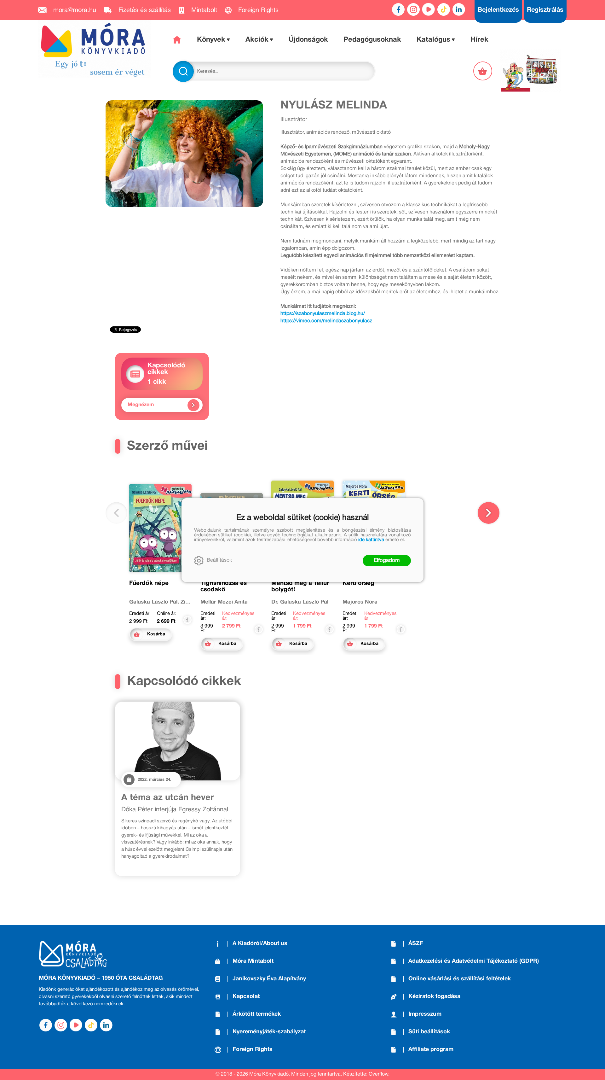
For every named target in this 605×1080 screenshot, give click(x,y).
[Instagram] (413, 9)
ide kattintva (371, 540)
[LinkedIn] (458, 9)
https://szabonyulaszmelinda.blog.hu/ (322, 314)
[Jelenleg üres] (483, 70)
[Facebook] (398, 9)
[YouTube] (428, 9)
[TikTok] (443, 9)
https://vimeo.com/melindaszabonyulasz (326, 321)
